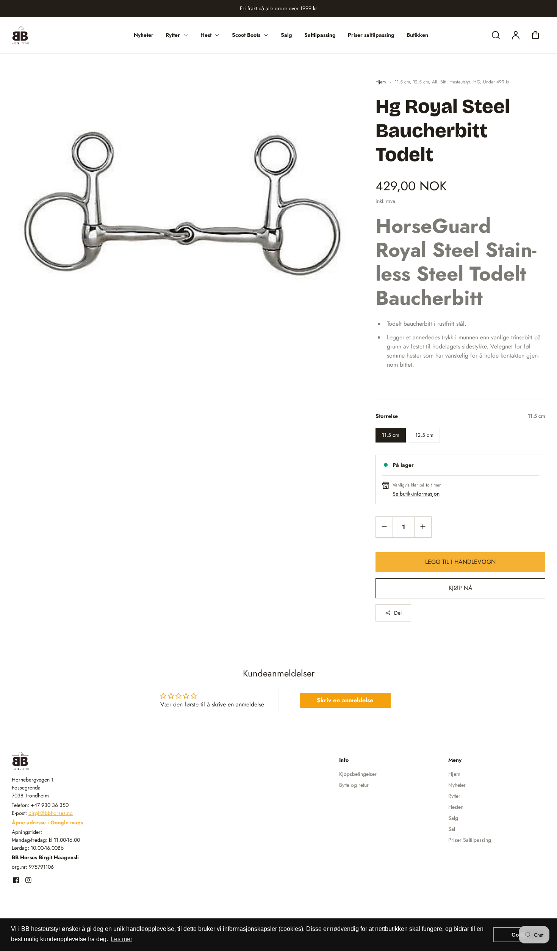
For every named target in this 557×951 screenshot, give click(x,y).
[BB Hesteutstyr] (59, 761)
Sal (451, 829)
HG (476, 81)
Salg (453, 818)
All (434, 81)
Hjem (381, 81)
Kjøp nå (461, 588)
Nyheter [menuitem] (143, 35)
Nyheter (457, 785)
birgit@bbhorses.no (50, 813)
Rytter (454, 796)
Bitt (443, 81)
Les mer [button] (121, 939)
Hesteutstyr (459, 81)
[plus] (422, 526)
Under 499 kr (496, 81)
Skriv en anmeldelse (345, 700)
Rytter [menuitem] (173, 35)
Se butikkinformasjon (416, 493)
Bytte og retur (354, 785)
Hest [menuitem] (205, 35)
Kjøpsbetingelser (358, 774)
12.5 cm (421, 81)
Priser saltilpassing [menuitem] (371, 35)
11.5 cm (402, 81)
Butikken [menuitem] (417, 35)
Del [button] (398, 613)
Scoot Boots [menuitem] (246, 35)
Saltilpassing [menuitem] (320, 35)
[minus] (384, 526)
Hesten (455, 807)
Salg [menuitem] (286, 35)
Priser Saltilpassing (469, 840)
